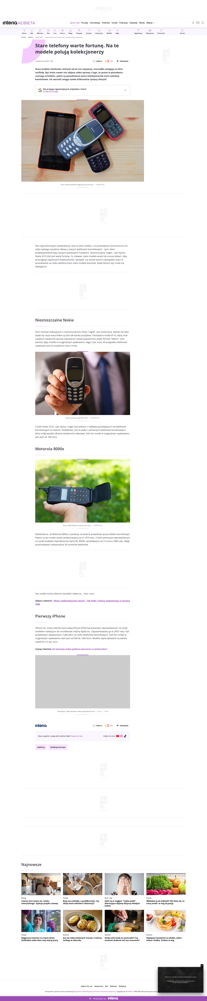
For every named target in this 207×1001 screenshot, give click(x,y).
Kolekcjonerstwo (58, 747)
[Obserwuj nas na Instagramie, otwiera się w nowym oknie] (121, 736)
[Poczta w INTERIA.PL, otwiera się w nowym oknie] (198, 23)
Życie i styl (39, 37)
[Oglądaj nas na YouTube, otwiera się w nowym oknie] (118, 736)
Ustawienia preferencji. (108, 991)
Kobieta (30, 37)
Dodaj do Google (63, 91)
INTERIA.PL (129, 991)
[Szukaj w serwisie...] (193, 23)
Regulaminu (78, 991)
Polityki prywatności (93, 991)
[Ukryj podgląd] (202, 965)
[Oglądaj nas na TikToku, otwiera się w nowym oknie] (125, 736)
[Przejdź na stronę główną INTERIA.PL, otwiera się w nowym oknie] (10, 23)
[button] (95, 23)
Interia (23, 37)
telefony (41, 747)
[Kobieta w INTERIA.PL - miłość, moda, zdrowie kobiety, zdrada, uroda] (27, 23)
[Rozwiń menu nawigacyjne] (202, 23)
